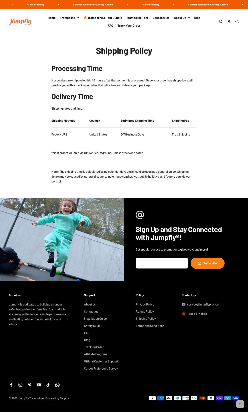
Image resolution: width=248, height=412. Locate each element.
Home (52, 17)
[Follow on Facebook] (11, 384)
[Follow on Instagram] (20, 384)
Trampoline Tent (137, 17)
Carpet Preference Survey (101, 368)
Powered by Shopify (57, 398)
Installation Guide (95, 318)
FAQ (110, 25)
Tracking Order (94, 347)
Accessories (161, 17)
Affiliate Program (95, 354)
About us (90, 304)
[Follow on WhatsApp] (57, 384)
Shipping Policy (146, 318)
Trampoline (67, 17)
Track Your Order (129, 25)
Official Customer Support (101, 361)
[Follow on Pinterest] (29, 384)
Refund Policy (145, 311)
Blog (197, 17)
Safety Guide (92, 325)
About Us (180, 17)
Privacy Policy (145, 304)
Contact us (91, 311)
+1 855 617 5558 (197, 313)
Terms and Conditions (150, 325)
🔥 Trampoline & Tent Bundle (102, 17)
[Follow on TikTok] (48, 384)
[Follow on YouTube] (38, 384)
